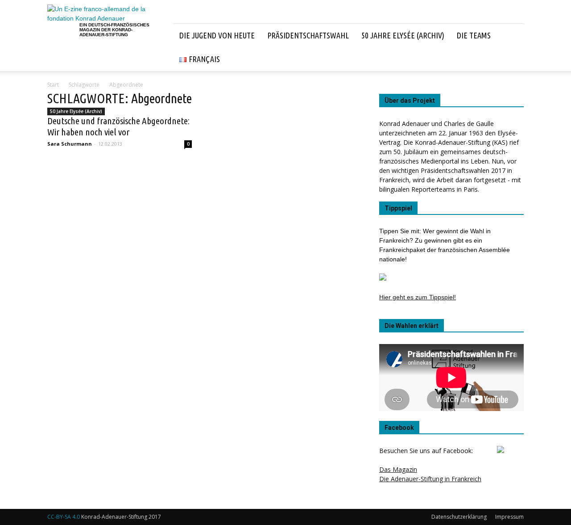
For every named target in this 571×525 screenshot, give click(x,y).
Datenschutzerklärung (459, 517)
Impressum (509, 517)
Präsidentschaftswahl (308, 35)
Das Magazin (398, 469)
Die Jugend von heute (217, 35)
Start (53, 84)
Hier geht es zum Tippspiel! (417, 297)
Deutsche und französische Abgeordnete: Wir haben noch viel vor (118, 126)
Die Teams (474, 35)
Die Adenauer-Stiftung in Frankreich (430, 479)
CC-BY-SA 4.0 (63, 517)
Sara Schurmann (69, 143)
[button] (513, 47)
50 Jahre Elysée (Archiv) (402, 35)
